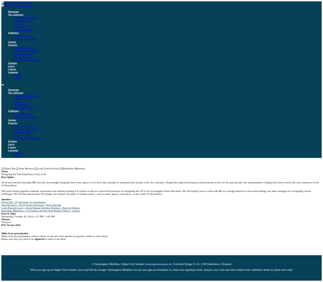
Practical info (22, 26)
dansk (18, 78)
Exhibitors (13, 33)
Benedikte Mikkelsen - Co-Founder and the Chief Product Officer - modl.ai (40, 210)
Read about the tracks (26, 50)
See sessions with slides (27, 60)
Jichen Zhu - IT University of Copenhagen (23, 202)
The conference (15, 14)
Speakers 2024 (22, 54)
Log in (11, 66)
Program (12, 45)
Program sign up (23, 57)
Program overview (24, 47)
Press (17, 23)
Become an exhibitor (26, 38)
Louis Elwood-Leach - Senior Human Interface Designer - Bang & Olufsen (40, 208)
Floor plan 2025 (23, 20)
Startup (12, 42)
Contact (12, 69)
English (19, 75)
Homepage (13, 11)
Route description (24, 29)
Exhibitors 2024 (23, 35)
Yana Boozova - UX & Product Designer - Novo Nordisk (31, 205)
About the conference (26, 17)
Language (13, 72)
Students (12, 63)
